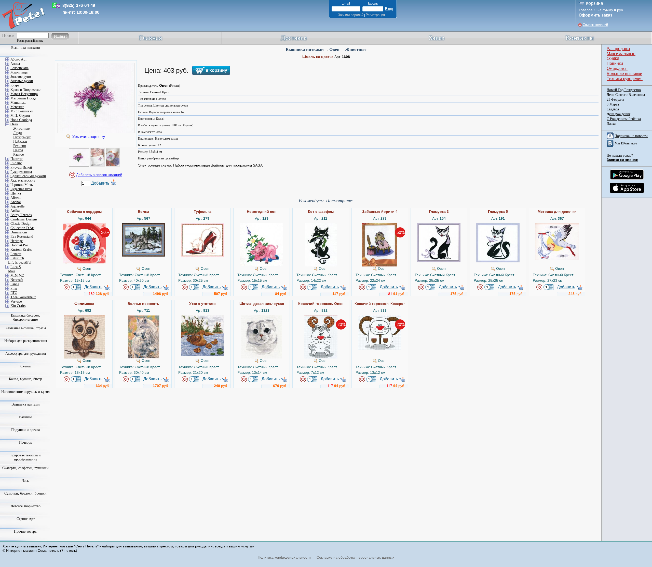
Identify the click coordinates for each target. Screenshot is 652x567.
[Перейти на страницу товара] (84, 225)
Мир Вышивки (21, 111)
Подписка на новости (631, 136)
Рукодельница (21, 172)
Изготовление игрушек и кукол (25, 392)
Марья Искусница (24, 94)
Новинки (615, 63)
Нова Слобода (21, 120)
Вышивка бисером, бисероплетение (25, 317)
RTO (13, 293)
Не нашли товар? (620, 155)
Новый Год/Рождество (624, 90)
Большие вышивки (624, 73)
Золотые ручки (21, 81)
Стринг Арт (26, 519)
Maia (11, 271)
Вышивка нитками (305, 49)
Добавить (100, 183)
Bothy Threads (21, 215)
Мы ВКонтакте (626, 143)
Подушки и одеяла (25, 430)
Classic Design (20, 224)
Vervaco (16, 301)
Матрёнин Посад (23, 98)
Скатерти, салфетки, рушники (25, 468)
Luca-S (15, 267)
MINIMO (17, 275)
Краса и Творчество (25, 90)
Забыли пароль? (350, 15)
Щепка (15, 193)
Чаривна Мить (21, 185)
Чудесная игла (21, 189)
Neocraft (16, 280)
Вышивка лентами (25, 404)
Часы (25, 481)
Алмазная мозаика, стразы (25, 328)
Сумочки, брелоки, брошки (25, 493)
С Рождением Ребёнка (624, 119)
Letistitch (17, 258)
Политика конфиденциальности (284, 557)
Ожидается (617, 68)
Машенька (18, 103)
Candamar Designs (23, 219)
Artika (15, 211)
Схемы (25, 366)
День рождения (618, 114)
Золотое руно (20, 77)
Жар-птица (19, 72)
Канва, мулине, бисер (25, 379)
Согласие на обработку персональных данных (355, 557)
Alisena (15, 198)
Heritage (16, 241)
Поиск (8, 35)
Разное (18, 154)
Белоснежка (19, 68)
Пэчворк (25, 442)
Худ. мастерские (22, 180)
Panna (14, 284)
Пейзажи (20, 141)
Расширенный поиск (30, 40)
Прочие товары (25, 531)
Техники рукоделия (625, 79)
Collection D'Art (22, 228)
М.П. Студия (20, 115)
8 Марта (613, 104)
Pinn (13, 288)
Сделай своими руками (28, 176)
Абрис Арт (18, 59)
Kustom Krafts (21, 249)
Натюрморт (22, 137)
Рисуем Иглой (21, 167)
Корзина (594, 3)
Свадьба (613, 109)
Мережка (17, 107)
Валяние (25, 417)
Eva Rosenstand (21, 236)
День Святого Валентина (626, 95)
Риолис (16, 163)
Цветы (18, 150)
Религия (19, 146)
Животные (355, 49)
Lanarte (15, 254)
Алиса (15, 64)
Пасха (611, 124)
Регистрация (375, 15)
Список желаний (595, 25)
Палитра (16, 159)
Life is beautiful (19, 262)
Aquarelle (17, 206)
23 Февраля (615, 99)
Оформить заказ (595, 15)
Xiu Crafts (17, 306)
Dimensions (18, 232)
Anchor (15, 202)
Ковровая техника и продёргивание (25, 457)
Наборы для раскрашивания (25, 341)
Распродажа (618, 49)
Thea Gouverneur (23, 297)
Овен (334, 49)
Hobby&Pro (19, 245)
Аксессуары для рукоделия (25, 353)
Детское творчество (25, 506)
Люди (17, 133)
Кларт (14, 85)
